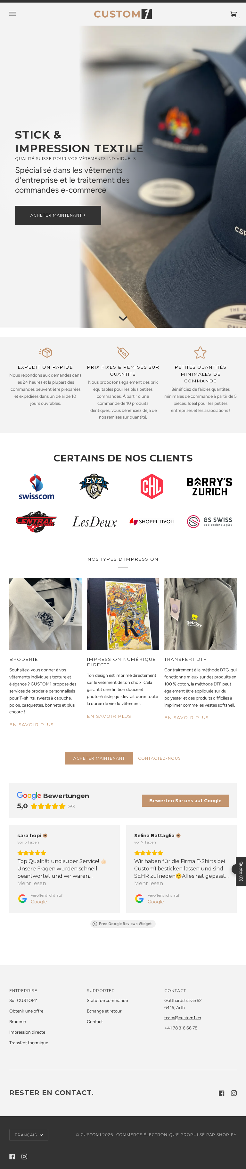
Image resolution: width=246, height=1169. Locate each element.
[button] (9, 869)
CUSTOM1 (91, 1134)
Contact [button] (175, 990)
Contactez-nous (159, 758)
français (26, 1135)
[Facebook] (222, 1093)
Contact (95, 1021)
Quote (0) (241, 872)
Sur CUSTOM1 (23, 1000)
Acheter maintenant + (58, 215)
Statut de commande (107, 1000)
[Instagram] (234, 1093)
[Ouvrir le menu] (19, 14)
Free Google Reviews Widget (125, 924)
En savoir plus (31, 724)
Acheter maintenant (99, 758)
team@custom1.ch (182, 1017)
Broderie (17, 1021)
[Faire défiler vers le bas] (123, 318)
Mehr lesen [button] (31, 883)
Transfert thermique (28, 1042)
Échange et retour (104, 1010)
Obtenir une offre (26, 1010)
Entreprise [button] (23, 990)
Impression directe (27, 1032)
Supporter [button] (101, 990)
